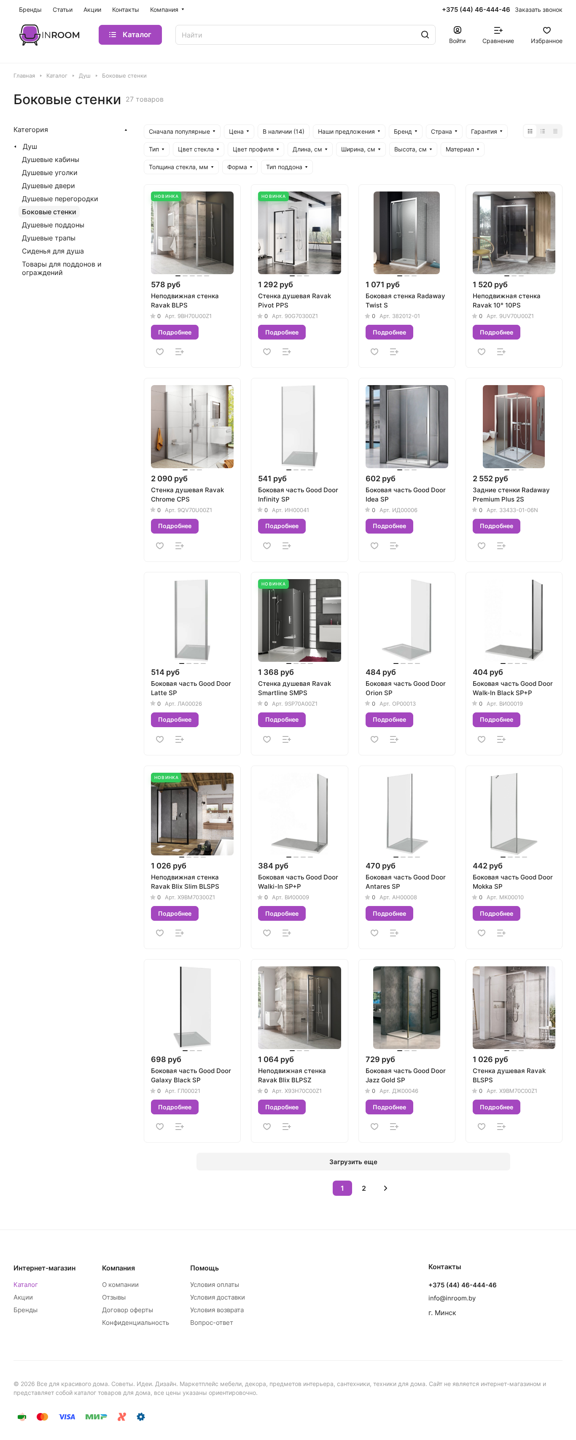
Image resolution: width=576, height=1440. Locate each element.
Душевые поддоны (53, 225)
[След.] (385, 1188)
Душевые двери (48, 185)
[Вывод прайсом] (555, 131)
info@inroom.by (452, 1298)
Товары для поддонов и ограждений (62, 268)
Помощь (204, 1268)
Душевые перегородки (60, 198)
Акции (23, 1297)
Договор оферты (127, 1310)
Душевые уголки (50, 172)
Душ (30, 146)
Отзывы (114, 1297)
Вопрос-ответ (211, 1323)
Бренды (25, 1310)
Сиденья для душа (53, 251)
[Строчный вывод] (542, 131)
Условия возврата (217, 1310)
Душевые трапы (48, 238)
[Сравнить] (179, 352)
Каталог (25, 1285)
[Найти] (425, 35)
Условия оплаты (214, 1285)
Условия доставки (217, 1297)
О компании (120, 1285)
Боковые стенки (49, 212)
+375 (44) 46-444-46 (476, 9)
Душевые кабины (50, 159)
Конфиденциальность (135, 1323)
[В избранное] (160, 352)
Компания (118, 1268)
